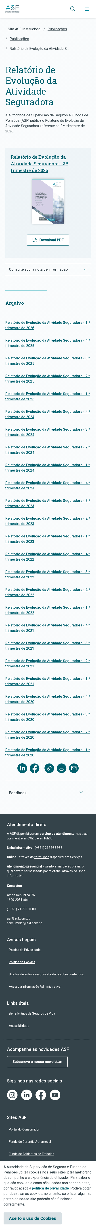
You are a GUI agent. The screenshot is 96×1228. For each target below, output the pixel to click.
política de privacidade (50, 1188)
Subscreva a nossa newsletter (37, 1062)
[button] (72, 9)
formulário (41, 857)
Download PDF (51, 240)
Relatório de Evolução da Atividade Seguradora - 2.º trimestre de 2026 (39, 163)
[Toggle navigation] (87, 9)
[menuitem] (48, 950)
